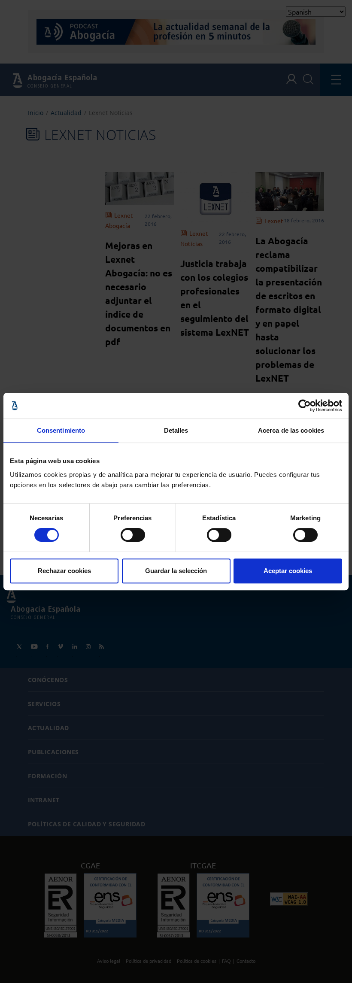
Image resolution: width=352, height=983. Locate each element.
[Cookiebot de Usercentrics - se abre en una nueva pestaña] (304, 405)
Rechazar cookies (64, 570)
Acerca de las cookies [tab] (291, 430)
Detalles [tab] (176, 430)
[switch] (133, 535)
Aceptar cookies (288, 570)
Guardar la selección (176, 570)
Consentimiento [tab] (61, 430)
